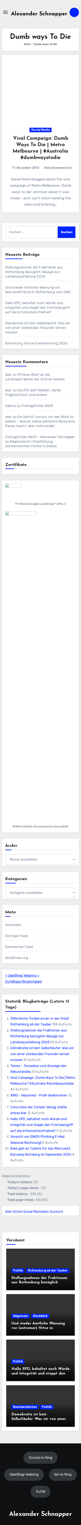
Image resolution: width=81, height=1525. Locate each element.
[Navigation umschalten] (5, 12)
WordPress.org (16, 958)
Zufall (40, 1491)
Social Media (40, 130)
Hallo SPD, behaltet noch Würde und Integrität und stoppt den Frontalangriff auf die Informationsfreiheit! (37, 307)
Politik (18, 1270)
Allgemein (20, 1316)
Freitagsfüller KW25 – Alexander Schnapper (40, 437)
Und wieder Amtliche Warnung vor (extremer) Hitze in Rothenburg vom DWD (38, 1328)
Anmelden (13, 925)
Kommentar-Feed (19, 947)
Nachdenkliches (25, 1407)
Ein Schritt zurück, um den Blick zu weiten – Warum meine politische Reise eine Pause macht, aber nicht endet (40, 421)
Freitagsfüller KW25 (37, 406)
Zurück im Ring (40, 1457)
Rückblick (40, 1316)
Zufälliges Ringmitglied (23, 982)
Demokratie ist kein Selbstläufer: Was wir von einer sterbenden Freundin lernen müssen (37, 327)
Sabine (10, 406)
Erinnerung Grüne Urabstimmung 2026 (36, 343)
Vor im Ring (62, 1474)
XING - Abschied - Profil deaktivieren (38, 1095)
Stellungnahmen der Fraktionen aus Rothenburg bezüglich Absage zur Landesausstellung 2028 (34, 271)
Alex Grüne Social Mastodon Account (34, 1212)
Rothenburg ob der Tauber (48, 1270)
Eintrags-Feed (16, 936)
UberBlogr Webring (22, 975)
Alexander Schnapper (39, 14)
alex (8, 375)
